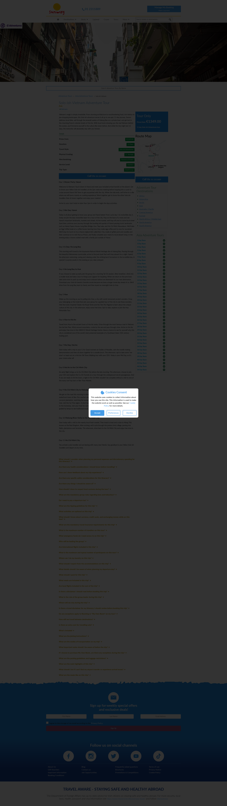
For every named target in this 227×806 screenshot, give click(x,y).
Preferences (113, 413)
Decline (129, 413)
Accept (97, 413)
